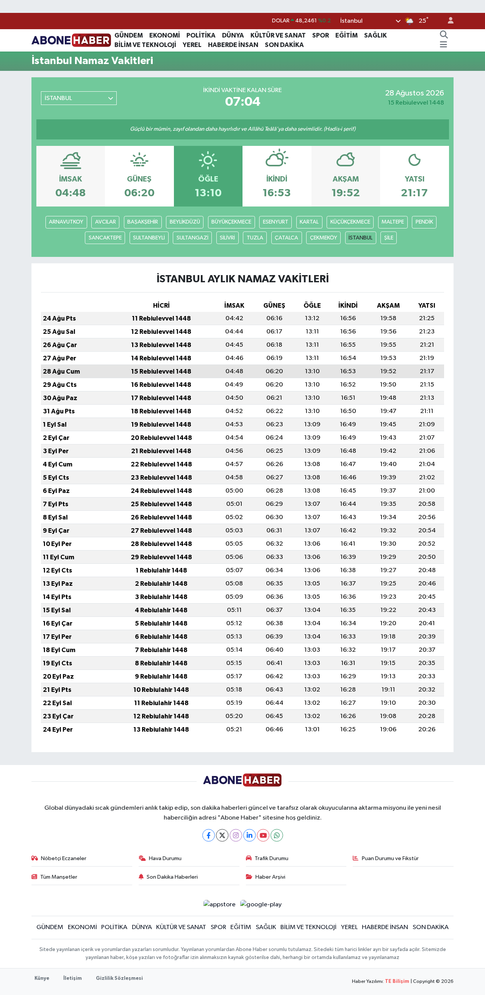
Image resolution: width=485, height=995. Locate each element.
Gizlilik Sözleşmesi (119, 978)
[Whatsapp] (277, 835)
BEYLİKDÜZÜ (185, 222)
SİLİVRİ (227, 238)
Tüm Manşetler (58, 877)
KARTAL (309, 222)
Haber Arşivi (270, 877)
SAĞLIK (375, 35)
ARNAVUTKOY (66, 222)
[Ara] (443, 36)
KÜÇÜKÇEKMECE (350, 222)
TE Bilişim (397, 981)
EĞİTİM (346, 35)
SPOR (320, 35)
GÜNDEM (128, 35)
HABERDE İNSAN (233, 45)
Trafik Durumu (271, 858)
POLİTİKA (201, 35)
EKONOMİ (164, 35)
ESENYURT (275, 222)
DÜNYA (233, 35)
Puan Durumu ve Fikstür (390, 858)
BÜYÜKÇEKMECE (231, 222)
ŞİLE (388, 238)
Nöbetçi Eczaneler (63, 858)
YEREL (192, 45)
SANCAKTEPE (105, 238)
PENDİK (424, 222)
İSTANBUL (360, 238)
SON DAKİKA (284, 45)
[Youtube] (263, 835)
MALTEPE (393, 222)
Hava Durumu (165, 858)
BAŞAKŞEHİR (142, 222)
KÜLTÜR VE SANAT (278, 35)
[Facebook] (208, 835)
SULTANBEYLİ (149, 238)
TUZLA (255, 238)
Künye (41, 978)
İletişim (72, 978)
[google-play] (261, 904)
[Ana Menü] (443, 45)
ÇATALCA (286, 238)
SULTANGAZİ (192, 238)
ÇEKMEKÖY (323, 238)
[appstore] (219, 904)
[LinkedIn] (249, 835)
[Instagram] (236, 835)
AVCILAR (105, 222)
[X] (222, 835)
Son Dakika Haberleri (172, 877)
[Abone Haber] (71, 40)
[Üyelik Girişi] (447, 21)
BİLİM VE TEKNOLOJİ (145, 45)
